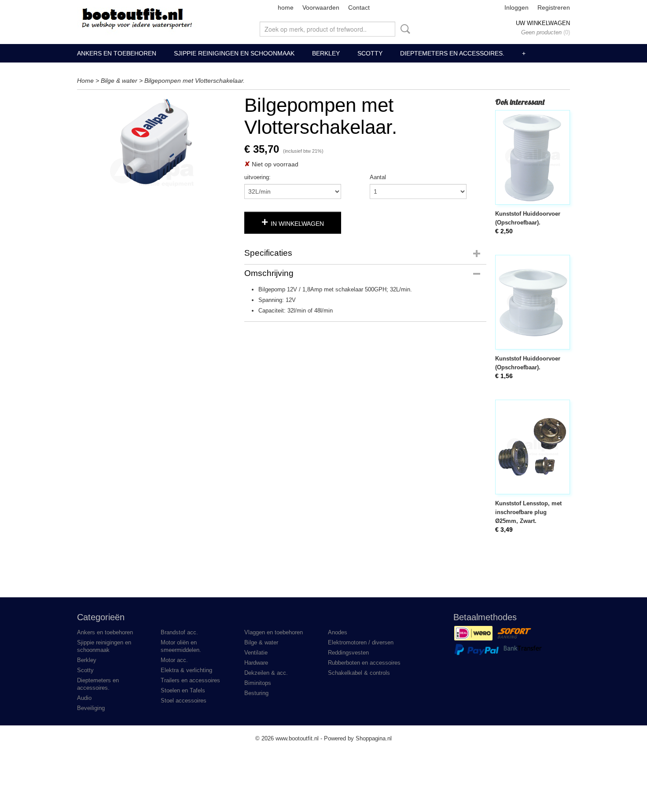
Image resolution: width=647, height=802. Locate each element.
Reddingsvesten (348, 652)
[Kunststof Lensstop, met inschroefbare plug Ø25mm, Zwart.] (532, 447)
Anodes (337, 632)
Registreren (553, 7)
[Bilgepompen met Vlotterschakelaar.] (156, 140)
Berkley (326, 53)
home (286, 7)
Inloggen (516, 7)
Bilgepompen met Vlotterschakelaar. (194, 80)
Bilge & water (119, 80)
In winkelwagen (297, 223)
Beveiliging (91, 708)
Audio (84, 698)
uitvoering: (257, 177)
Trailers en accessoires (190, 680)
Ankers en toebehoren (116, 53)
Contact (359, 7)
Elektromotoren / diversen (360, 642)
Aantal (378, 177)
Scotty (369, 53)
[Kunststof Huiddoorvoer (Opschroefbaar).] (532, 157)
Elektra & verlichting (186, 670)
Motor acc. (174, 660)
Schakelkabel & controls (359, 673)
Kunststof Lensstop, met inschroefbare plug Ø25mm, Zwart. (528, 512)
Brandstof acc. (179, 632)
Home (85, 80)
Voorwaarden (320, 7)
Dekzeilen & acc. (266, 673)
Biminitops (257, 683)
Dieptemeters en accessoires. (452, 53)
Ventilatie (256, 652)
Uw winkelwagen (543, 23)
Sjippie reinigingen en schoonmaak (234, 53)
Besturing (256, 693)
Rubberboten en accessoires (364, 662)
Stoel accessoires (183, 700)
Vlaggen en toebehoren (273, 632)
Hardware (256, 662)
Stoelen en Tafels (183, 690)
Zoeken (403, 29)
